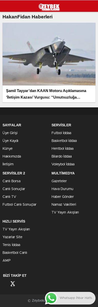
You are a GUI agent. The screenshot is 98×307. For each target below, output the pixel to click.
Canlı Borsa (11, 181)
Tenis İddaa (11, 245)
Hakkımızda (12, 156)
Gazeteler (59, 181)
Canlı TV (9, 197)
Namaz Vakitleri (64, 204)
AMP (7, 260)
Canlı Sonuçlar (14, 189)
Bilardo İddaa (62, 156)
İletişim (8, 164)
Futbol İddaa (61, 133)
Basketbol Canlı (15, 253)
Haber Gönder (63, 197)
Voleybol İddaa (63, 164)
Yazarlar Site (12, 237)
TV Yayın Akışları (65, 212)
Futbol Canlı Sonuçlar (19, 204)
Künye (8, 148)
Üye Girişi (10, 133)
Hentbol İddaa (62, 148)
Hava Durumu (62, 189)
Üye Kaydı (10, 141)
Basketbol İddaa (64, 141)
